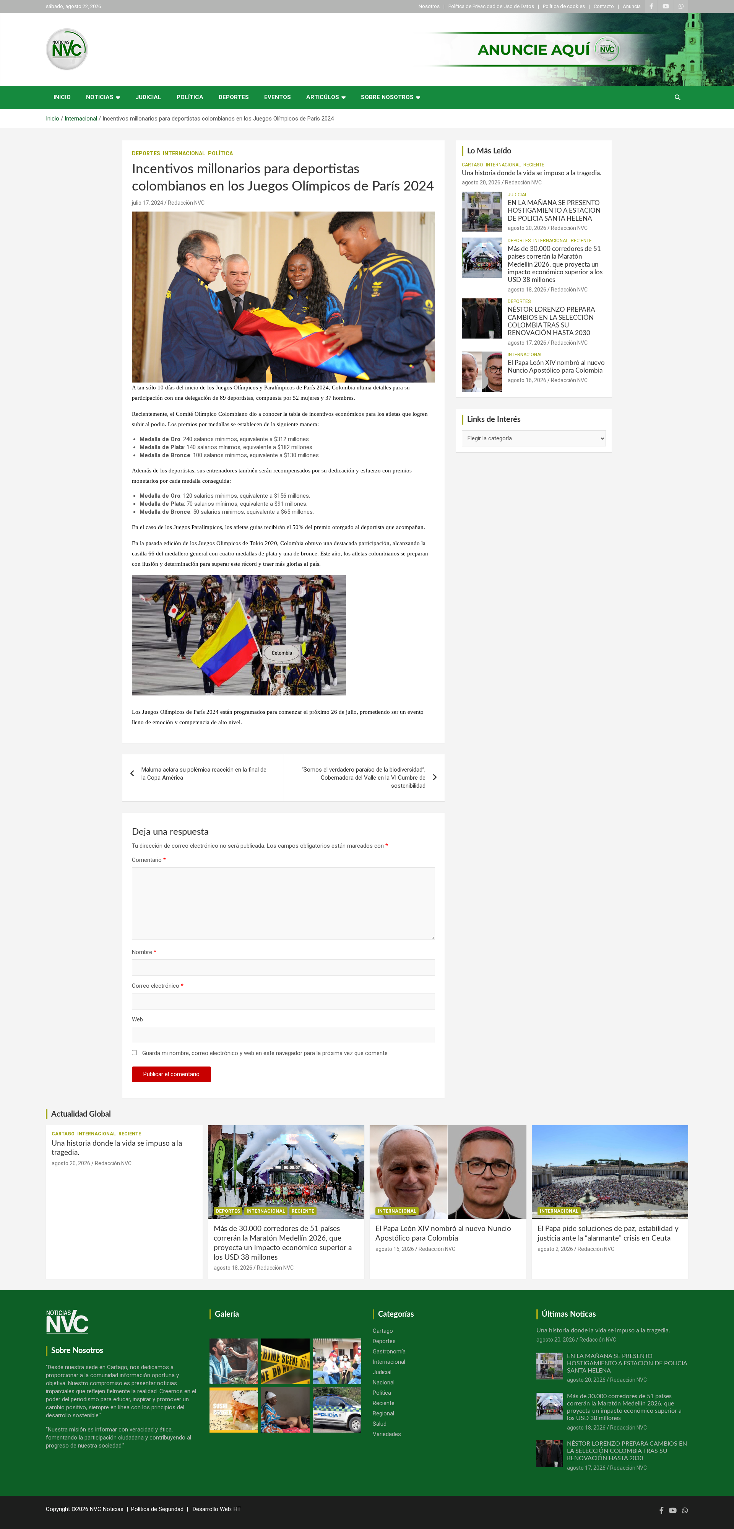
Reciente (533, 165)
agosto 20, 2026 (481, 182)
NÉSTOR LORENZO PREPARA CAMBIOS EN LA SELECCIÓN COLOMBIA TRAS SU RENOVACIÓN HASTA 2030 (627, 1451)
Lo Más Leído (489, 151)
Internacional (184, 153)
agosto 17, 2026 (527, 343)
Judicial (148, 97)
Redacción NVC (186, 203)
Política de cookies (564, 6)
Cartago (472, 165)
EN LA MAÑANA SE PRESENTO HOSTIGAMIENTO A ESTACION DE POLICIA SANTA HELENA (554, 211)
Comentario (149, 860)
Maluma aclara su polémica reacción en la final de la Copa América (203, 773)
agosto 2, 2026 (555, 1249)
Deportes (234, 97)
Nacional (384, 1382)
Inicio (62, 97)
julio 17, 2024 (147, 203)
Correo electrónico (158, 985)
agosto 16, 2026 (527, 380)
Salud (379, 1423)
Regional (383, 1413)
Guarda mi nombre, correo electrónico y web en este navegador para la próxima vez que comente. (265, 1053)
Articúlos (322, 97)
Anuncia (632, 6)
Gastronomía (389, 1351)
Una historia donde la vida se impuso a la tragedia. (531, 173)
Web (137, 1019)
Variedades (387, 1434)
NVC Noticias (106, 1509)
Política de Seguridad (157, 1509)
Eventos (277, 97)
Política (190, 97)
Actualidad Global (81, 1114)
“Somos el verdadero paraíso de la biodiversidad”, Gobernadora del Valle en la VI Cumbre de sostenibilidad (363, 777)
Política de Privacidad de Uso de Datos (491, 6)
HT (237, 1509)
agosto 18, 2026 (527, 290)
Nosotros (429, 6)
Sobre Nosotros (387, 97)
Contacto (604, 6)
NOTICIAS (100, 97)
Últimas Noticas (569, 1314)
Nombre (144, 952)
